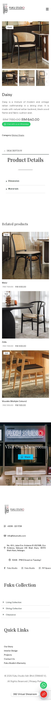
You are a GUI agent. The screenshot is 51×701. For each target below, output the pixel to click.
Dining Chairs (18, 135)
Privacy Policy (36, 681)
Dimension (13, 181)
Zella (4, 342)
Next (47, 74)
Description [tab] (14, 150)
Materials (13, 189)
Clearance (11, 614)
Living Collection (13, 602)
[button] (47, 9)
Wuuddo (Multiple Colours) (14, 401)
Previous (47, 82)
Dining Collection (14, 608)
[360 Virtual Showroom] (43, 694)
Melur (4, 282)
